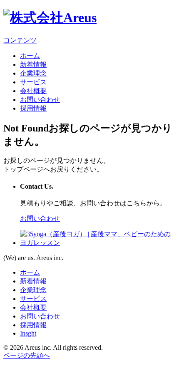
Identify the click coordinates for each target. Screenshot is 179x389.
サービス (33, 82)
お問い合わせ (40, 99)
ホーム (30, 55)
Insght (28, 333)
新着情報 (33, 64)
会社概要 (33, 90)
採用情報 (33, 108)
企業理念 (33, 73)
